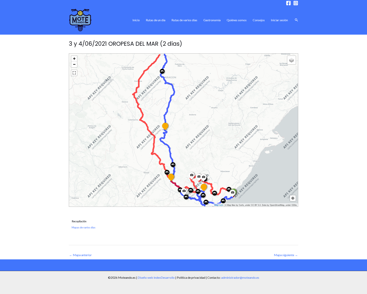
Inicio (136, 20)
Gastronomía (212, 20)
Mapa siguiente (286, 255)
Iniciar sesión (279, 20)
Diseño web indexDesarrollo (156, 277)
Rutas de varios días (184, 20)
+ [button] (74, 58)
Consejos (259, 20)
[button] (296, 20)
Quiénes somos (237, 20)
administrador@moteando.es (240, 277)
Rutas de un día (155, 20)
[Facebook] (288, 3)
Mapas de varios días (83, 227)
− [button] (74, 64)
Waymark (218, 204)
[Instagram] (295, 3)
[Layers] (291, 60)
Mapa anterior (80, 255)
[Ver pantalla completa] (74, 73)
